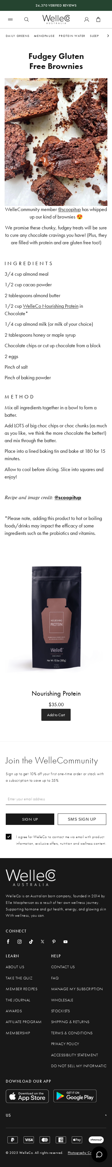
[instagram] (19, 941)
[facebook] (8, 941)
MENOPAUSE (44, 36)
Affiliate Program (24, 1021)
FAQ (55, 978)
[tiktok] (31, 941)
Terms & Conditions (72, 1033)
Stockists (60, 1011)
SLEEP (94, 36)
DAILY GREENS (18, 36)
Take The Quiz (19, 978)
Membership (18, 1033)
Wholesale (62, 1000)
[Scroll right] (108, 36)
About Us (15, 966)
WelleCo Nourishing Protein (50, 306)
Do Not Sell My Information (80, 1065)
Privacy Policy (65, 1043)
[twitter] (42, 941)
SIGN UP (30, 819)
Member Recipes (21, 989)
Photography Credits (83, 1152)
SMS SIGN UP (82, 819)
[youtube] (65, 941)
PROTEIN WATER (72, 36)
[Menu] (10, 19)
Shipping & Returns (70, 1021)
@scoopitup (69, 209)
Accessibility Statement (74, 1055)
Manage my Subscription (77, 989)
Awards (14, 1011)
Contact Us (63, 966)
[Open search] (26, 19)
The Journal (18, 1000)
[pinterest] (54, 941)
